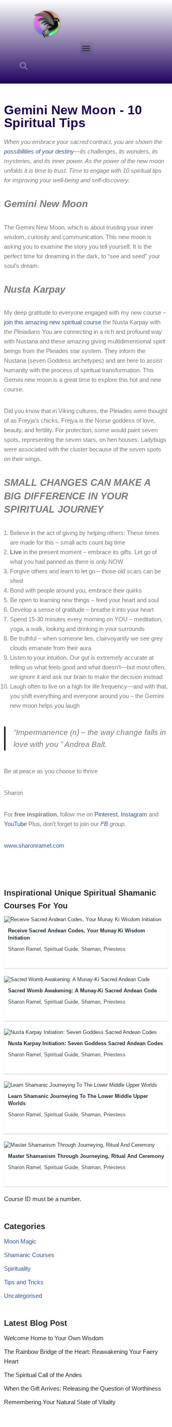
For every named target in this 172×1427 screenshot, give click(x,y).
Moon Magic (20, 1241)
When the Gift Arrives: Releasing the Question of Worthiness (82, 1388)
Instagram (133, 814)
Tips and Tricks (24, 1282)
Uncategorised (23, 1295)
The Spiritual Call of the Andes (43, 1374)
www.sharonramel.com (34, 845)
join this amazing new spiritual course (52, 322)
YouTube (16, 823)
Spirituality (17, 1268)
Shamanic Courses (29, 1254)
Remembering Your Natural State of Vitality (60, 1402)
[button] (86, 48)
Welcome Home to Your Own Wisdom (54, 1338)
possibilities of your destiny (39, 151)
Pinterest (106, 814)
